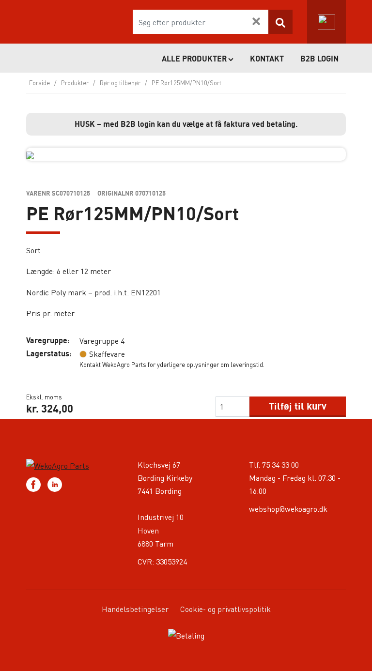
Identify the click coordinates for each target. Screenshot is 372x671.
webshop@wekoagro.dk (288, 508)
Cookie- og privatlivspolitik (225, 609)
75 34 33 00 (280, 464)
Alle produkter (194, 58)
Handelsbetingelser (135, 609)
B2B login (319, 58)
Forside (39, 82)
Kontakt (267, 58)
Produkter (75, 82)
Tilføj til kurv (297, 406)
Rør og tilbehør (120, 82)
